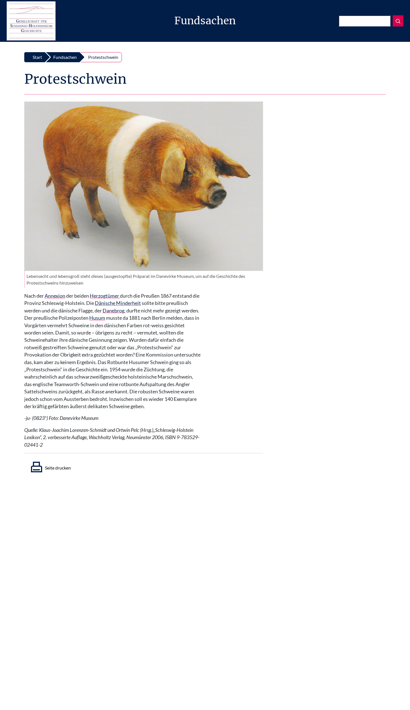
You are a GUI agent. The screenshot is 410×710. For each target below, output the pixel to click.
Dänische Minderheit (118, 303)
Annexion (55, 296)
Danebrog (113, 311)
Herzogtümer (105, 296)
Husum (97, 318)
